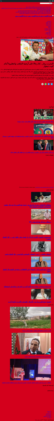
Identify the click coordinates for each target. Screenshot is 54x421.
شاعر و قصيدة (48, 28)
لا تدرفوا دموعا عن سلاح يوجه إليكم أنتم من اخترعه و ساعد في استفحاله (27, 286)
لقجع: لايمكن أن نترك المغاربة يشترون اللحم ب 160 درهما (38, 6)
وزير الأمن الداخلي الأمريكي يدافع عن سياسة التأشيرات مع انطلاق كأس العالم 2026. (31, 152)
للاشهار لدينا (48, 415)
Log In (50, 1)
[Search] (52, 3)
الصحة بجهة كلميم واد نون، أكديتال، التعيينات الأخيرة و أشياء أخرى (29, 302)
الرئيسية (49, 21)
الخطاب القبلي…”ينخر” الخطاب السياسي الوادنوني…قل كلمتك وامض (28, 254)
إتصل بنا (49, 34)
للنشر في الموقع (47, 416)
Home (52, 37)
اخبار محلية (48, 22)
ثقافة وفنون (48, 32)
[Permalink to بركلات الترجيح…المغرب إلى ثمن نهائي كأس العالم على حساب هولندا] (43, 119)
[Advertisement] (45, 401)
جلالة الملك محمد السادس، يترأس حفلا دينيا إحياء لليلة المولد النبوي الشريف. (34, 10)
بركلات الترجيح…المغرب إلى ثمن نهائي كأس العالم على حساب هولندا (35, 121)
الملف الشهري (48, 29)
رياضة (49, 27)
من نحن (49, 412)
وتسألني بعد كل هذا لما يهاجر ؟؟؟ (40, 222)
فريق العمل (48, 413)
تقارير (49, 31)
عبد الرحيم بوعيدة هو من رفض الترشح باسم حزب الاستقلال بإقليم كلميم (35, 13)
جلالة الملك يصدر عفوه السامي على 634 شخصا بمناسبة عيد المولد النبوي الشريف (33, 11)
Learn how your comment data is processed (44, 187)
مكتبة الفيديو (48, 33)
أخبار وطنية (48, 23)
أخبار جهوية (48, 24)
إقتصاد (49, 26)
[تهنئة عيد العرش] (49, 38)
